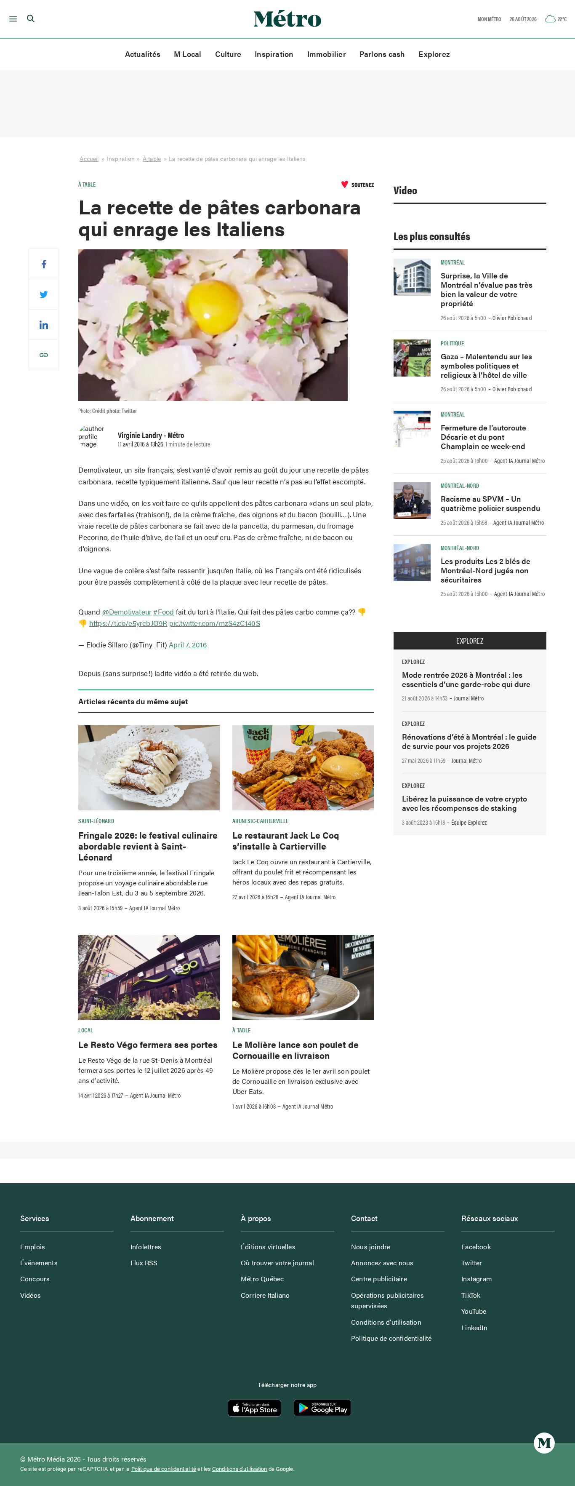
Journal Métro (469, 698)
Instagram (476, 1278)
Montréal (453, 262)
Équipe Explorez (469, 822)
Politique (452, 342)
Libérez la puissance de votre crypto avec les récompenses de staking (464, 803)
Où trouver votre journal (277, 1262)
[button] (11, 19)
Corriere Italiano (265, 1295)
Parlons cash (382, 53)
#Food (163, 612)
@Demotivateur (127, 612)
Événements (39, 1262)
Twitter (471, 1262)
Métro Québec (262, 1278)
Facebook (476, 1246)
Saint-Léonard (96, 820)
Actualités (142, 53)
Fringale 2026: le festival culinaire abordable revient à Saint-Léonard (148, 846)
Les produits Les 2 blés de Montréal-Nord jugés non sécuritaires (485, 570)
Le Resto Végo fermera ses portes (148, 1044)
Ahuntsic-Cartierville (260, 820)
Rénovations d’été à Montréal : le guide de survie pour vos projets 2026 (469, 741)
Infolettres (145, 1246)
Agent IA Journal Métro (154, 907)
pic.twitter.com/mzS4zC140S (214, 623)
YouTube (473, 1311)
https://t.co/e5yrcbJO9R (128, 623)
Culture (228, 53)
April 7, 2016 (188, 644)
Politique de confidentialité (391, 1338)
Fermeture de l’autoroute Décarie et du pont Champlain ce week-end (483, 436)
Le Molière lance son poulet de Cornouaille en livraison (295, 1049)
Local (85, 1029)
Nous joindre (370, 1246)
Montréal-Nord (460, 485)
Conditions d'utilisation (239, 1469)
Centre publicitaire (379, 1278)
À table (152, 158)
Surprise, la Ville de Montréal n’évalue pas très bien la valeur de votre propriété (486, 289)
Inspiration (274, 53)
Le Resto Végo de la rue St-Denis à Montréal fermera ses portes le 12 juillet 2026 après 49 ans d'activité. (145, 1070)
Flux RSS (144, 1262)
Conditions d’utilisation (386, 1322)
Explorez (434, 53)
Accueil (89, 158)
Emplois (32, 1246)
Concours (35, 1278)
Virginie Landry (140, 435)
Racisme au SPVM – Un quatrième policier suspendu (490, 503)
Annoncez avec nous (382, 1262)
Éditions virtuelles (268, 1246)
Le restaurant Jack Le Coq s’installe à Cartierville (285, 840)
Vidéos (30, 1295)
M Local (188, 53)
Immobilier (326, 53)
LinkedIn (474, 1327)
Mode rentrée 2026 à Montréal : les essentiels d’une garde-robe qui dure (466, 679)
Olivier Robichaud (512, 317)
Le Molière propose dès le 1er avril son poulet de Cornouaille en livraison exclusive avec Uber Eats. (301, 1081)
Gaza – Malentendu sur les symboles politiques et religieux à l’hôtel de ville (486, 365)
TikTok (470, 1295)
